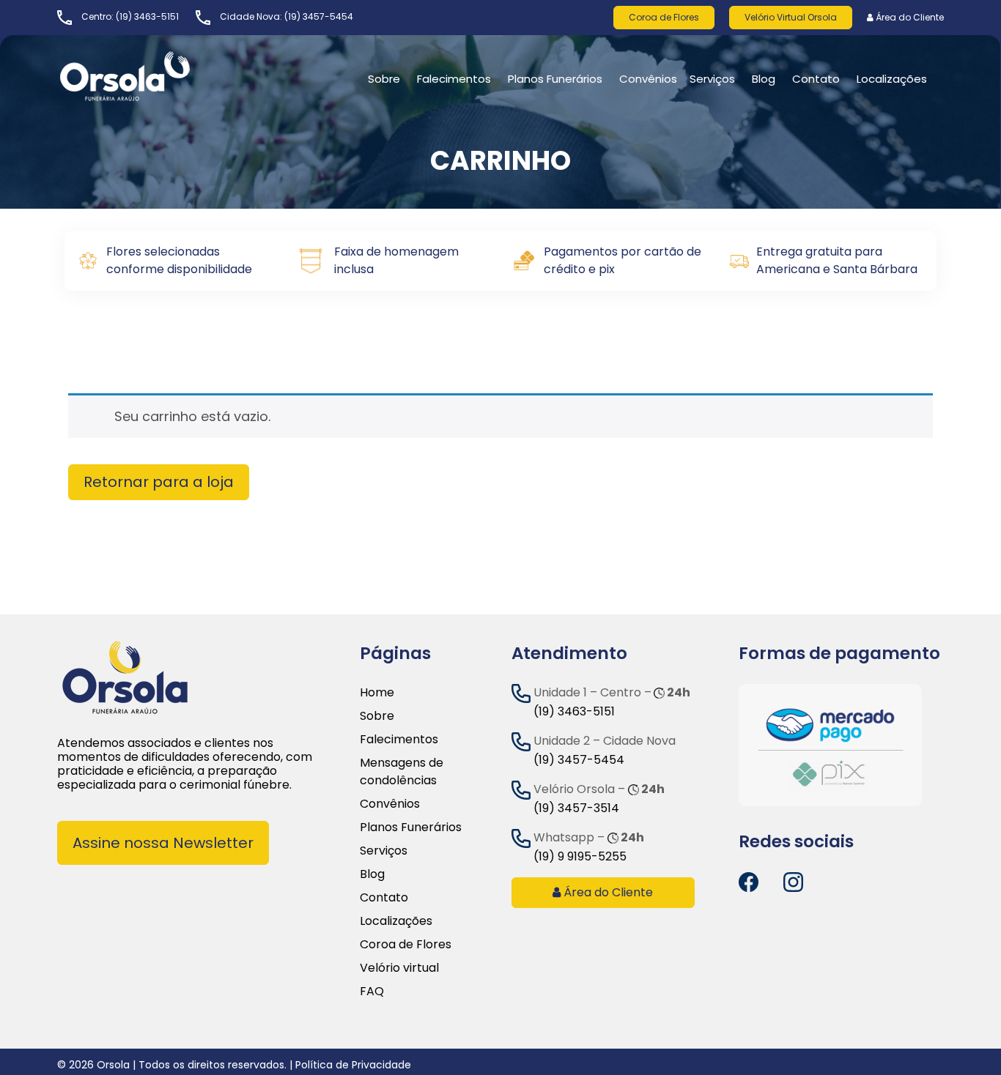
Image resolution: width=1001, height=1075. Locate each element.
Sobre (377, 715)
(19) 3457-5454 (318, 16)
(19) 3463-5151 (147, 16)
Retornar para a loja (159, 482)
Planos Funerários (555, 78)
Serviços (712, 78)
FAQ (372, 991)
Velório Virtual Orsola (791, 17)
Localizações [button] (892, 78)
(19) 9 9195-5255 (580, 856)
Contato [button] (816, 78)
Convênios (648, 78)
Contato (384, 897)
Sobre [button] (384, 78)
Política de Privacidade (353, 1064)
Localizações (396, 920)
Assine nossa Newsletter (163, 843)
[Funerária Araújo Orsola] (159, 76)
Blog (763, 78)
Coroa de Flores (664, 17)
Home (377, 692)
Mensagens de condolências (401, 771)
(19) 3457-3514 (576, 808)
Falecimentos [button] (454, 78)
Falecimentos (399, 739)
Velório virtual (399, 967)
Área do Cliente (908, 17)
